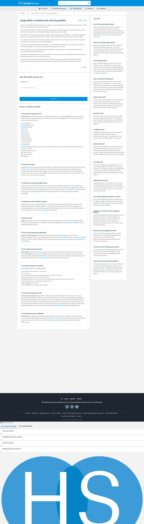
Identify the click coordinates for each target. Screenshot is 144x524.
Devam (53, 99)
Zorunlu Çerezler (8, 431)
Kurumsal (27, 413)
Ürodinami (70, 189)
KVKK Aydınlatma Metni (111, 413)
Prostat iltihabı (25, 145)
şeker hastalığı (73, 223)
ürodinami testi (46, 210)
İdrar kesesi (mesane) (27, 169)
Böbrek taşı (24, 129)
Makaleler (72, 399)
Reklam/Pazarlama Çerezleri (12, 449)
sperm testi (40, 252)
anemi (45, 305)
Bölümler (79, 399)
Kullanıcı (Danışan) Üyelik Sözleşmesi (93, 413)
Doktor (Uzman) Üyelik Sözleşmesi (72, 413)
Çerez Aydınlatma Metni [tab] (25, 426)
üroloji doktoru (64, 237)
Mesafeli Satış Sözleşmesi (68, 416)
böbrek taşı (65, 320)
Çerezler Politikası (56, 413)
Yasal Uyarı (35, 413)
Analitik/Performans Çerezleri (12, 437)
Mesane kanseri (25, 133)
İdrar (21, 45)
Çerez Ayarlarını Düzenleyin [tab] (8, 426)
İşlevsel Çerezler (8, 443)
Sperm (23, 271)
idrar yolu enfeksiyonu (54, 320)
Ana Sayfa (21, 13)
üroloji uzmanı (43, 258)
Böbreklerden (25, 127)
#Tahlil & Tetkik (82, 20)
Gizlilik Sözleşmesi (44, 413)
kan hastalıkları (59, 305)
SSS (28, 13)
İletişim (79, 416)
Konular (66, 399)
